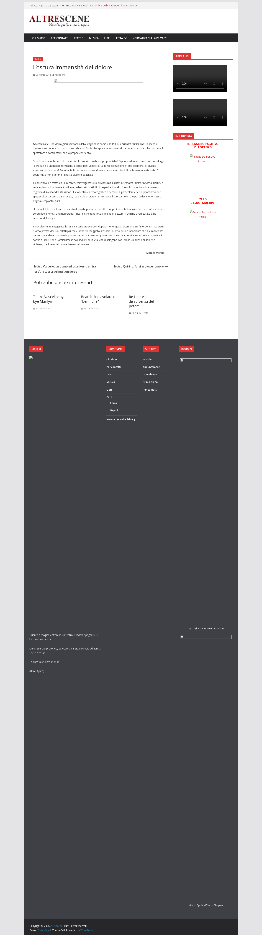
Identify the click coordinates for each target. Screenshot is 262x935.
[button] (125, 38)
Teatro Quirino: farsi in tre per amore (139, 266)
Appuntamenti (151, 367)
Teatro (78, 38)
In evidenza (150, 374)
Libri (107, 38)
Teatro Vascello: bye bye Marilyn (49, 299)
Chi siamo (38, 38)
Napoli (114, 410)
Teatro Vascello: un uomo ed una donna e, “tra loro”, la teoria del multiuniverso (65, 269)
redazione (60, 74)
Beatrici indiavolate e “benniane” (98, 299)
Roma (113, 403)
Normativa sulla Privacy (149, 38)
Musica (94, 38)
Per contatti (59, 38)
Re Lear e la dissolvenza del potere (141, 301)
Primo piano (150, 382)
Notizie (147, 359)
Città (119, 38)
